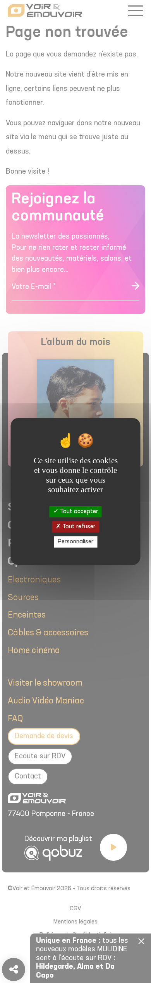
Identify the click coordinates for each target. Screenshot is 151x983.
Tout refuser (78, 527)
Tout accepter (78, 511)
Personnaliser (75, 542)
